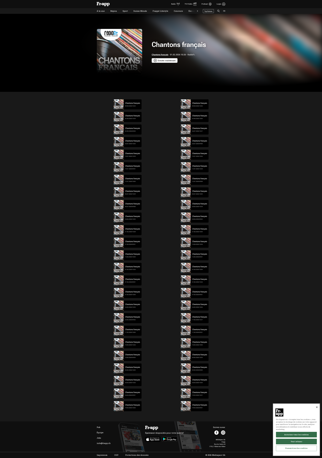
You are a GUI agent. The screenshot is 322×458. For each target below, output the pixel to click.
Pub (98, 427)
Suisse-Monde (140, 11)
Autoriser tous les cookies (296, 434)
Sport (125, 11)
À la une (101, 11)
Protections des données (137, 455)
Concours (178, 11)
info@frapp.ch (104, 443)
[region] (296, 429)
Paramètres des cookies (296, 448)
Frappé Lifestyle (160, 11)
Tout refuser (296, 441)
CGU (116, 455)
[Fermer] (317, 407)
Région (113, 11)
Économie (193, 11)
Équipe (100, 432)
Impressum (102, 455)
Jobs (99, 438)
